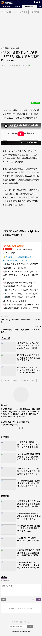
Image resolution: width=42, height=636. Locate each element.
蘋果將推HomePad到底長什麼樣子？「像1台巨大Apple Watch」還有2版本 (29, 345)
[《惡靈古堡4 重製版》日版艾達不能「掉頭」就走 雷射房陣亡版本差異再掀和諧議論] (8, 446)
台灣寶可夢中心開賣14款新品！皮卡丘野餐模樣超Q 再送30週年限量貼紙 (28, 503)
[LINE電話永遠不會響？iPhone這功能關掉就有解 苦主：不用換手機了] (8, 517)
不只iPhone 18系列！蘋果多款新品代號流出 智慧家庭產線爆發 (28, 357)
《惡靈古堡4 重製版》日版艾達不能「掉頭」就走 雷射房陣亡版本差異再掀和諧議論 (28, 444)
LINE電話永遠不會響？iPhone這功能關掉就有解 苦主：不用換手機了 (29, 516)
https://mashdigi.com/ (9, 424)
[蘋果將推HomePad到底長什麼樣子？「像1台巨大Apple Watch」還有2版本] (8, 347)
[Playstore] (24, 621)
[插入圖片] (33, 599)
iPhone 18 (5, 337)
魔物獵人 (16, 380)
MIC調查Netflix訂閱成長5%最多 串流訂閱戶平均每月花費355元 (28, 528)
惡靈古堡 (6, 380)
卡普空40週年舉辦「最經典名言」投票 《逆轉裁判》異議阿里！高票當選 (28, 456)
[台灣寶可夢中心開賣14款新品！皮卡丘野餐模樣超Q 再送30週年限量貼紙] (8, 505)
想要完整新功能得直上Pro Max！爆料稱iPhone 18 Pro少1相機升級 (29, 370)
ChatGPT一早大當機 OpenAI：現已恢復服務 (28, 539)
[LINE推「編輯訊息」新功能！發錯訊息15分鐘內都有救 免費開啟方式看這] (8, 554)
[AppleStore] (28, 621)
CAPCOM (25, 380)
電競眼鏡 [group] (35, 12)
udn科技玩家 (5, 48)
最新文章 (6, 6)
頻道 (33, 380)
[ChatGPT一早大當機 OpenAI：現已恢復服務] (8, 542)
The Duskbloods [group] (9, 12)
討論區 (4, 576)
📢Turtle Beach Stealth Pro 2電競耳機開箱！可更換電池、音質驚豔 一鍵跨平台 (20, 275)
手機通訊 (16, 6)
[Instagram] (17, 621)
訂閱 (30, 626)
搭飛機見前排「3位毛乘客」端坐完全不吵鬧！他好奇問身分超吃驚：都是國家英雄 (28, 471)
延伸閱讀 (5, 436)
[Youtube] (34, 2)
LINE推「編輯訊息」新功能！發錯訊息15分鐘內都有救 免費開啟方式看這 (28, 552)
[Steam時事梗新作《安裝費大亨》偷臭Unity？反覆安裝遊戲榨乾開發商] (8, 484)
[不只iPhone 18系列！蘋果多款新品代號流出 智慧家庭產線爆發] (8, 359)
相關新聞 (5, 496)
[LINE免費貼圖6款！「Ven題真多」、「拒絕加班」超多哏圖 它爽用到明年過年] (8, 566)
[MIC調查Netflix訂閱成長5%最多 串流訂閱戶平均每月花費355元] (8, 529)
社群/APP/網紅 (29, 6)
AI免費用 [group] (23, 12)
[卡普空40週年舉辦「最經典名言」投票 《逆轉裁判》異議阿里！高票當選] (8, 458)
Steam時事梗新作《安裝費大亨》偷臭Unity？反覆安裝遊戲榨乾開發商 (28, 483)
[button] (37, 2)
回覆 (38, 599)
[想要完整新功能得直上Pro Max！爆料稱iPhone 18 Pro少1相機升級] (8, 371)
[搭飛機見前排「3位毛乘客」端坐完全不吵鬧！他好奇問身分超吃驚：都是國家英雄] (8, 472)
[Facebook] (13, 621)
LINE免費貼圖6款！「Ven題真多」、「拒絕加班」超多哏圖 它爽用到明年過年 (28, 565)
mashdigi (28, 231)
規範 (3, 599)
